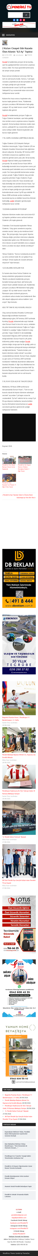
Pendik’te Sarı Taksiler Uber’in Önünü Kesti (18, 495)
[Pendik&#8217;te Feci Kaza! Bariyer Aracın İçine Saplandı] (9, 460)
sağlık (12, 201)
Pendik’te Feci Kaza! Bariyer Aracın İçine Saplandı (8, 467)
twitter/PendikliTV (19, 1234)
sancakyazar (19, 55)
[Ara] (26, 15)
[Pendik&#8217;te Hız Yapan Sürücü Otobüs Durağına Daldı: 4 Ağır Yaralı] (25, 460)
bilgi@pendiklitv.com (19, 1218)
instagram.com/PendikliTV (19, 1228)
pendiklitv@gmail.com (19, 1215)
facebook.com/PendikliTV (19, 1223)
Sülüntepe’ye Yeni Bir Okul (26, 498)
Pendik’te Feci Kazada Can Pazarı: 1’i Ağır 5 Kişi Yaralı (9, 485)
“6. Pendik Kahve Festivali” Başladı (14, 837)
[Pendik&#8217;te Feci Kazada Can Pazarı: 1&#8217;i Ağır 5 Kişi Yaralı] (9, 478)
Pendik (4, 62)
